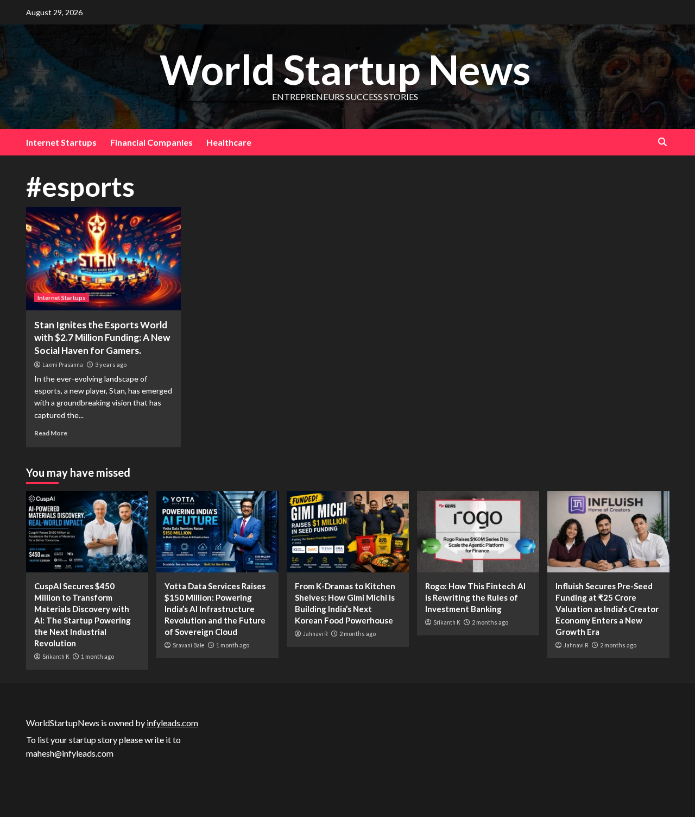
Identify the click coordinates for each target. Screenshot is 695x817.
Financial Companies (151, 142)
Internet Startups (61, 142)
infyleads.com (172, 723)
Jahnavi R (315, 634)
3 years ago (111, 364)
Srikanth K (55, 656)
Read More (50, 433)
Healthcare (228, 142)
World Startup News (345, 69)
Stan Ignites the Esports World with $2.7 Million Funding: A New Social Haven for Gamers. (102, 338)
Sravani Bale (188, 645)
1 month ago (97, 656)
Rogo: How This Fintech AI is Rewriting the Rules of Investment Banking (475, 597)
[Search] (662, 142)
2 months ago (357, 633)
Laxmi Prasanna (62, 365)
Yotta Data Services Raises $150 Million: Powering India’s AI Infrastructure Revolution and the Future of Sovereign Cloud (215, 609)
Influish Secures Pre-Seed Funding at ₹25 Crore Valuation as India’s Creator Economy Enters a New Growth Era (607, 609)
